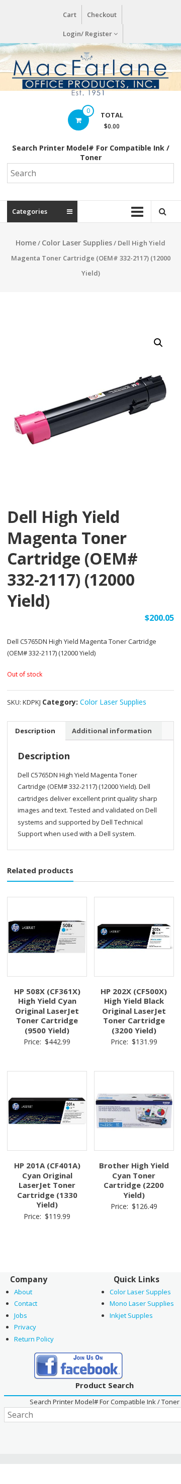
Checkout (102, 14)
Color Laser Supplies (77, 242)
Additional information (112, 730)
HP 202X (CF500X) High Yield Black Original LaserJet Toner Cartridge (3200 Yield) (134, 1010)
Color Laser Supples (140, 1291)
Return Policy (34, 1338)
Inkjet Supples (131, 1315)
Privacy (25, 1326)
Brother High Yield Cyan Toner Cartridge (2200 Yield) (134, 1180)
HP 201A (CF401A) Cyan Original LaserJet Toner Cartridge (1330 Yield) (47, 1184)
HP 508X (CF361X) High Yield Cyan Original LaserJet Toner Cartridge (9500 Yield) (47, 1010)
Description (35, 730)
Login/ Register (87, 33)
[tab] (35, 731)
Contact (25, 1303)
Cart (69, 14)
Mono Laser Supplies (142, 1303)
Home (26, 242)
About (23, 1291)
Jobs (20, 1315)
